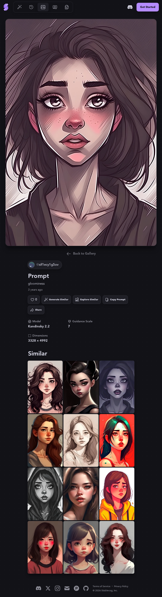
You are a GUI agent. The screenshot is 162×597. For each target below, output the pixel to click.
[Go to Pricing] (55, 7)
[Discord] (130, 7)
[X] (48, 588)
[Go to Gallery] (43, 7)
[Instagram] (57, 588)
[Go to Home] (6, 7)
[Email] (67, 588)
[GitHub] (86, 588)
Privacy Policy (121, 586)
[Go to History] (31, 7)
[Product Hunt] (76, 588)
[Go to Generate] (19, 7)
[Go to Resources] (67, 7)
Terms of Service (101, 586)
